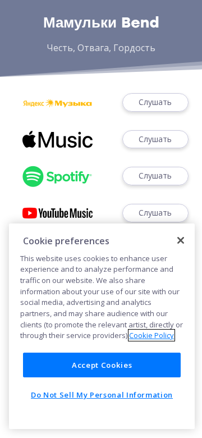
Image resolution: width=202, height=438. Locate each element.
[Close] (180, 240)
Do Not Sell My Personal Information (102, 395)
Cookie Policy (151, 335)
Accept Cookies (102, 365)
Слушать (155, 102)
